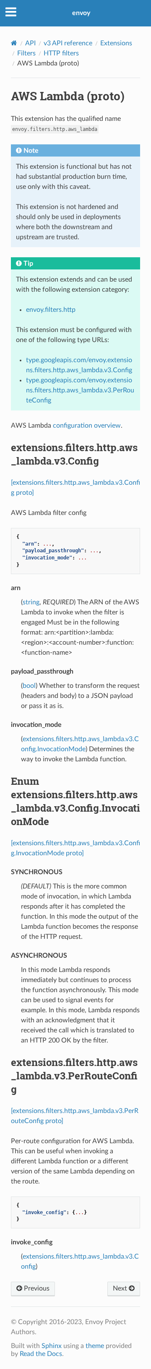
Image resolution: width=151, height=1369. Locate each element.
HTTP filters (61, 53)
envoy (81, 13)
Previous (35, 1288)
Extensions (116, 43)
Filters (26, 53)
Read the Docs (41, 1354)
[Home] (14, 43)
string (31, 602)
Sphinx (52, 1346)
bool (29, 685)
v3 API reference (68, 43)
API (30, 43)
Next (121, 1288)
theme (95, 1346)
